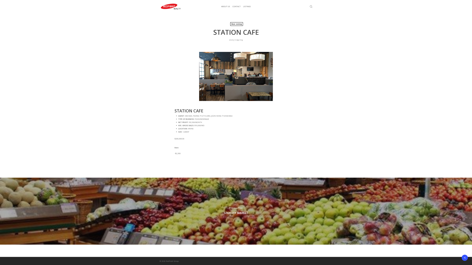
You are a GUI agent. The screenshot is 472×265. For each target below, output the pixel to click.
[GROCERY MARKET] (236, 211)
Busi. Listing (236, 24)
